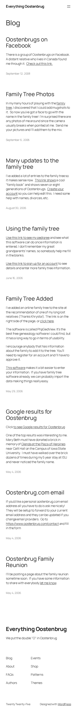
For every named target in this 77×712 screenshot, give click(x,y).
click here (47, 321)
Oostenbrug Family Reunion (30, 562)
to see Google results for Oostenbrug (39, 427)
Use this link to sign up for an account (32, 263)
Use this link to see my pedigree (28, 237)
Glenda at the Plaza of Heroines (43, 444)
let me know (48, 583)
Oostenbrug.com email (35, 492)
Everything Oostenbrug (25, 6)
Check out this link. (39, 63)
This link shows (45, 180)
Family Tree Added (29, 298)
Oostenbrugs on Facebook (27, 42)
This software (15, 368)
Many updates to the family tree (32, 163)
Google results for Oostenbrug (29, 414)
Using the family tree (32, 228)
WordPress (64, 704)
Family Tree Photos (30, 94)
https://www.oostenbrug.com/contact (32, 523)
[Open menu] (68, 6)
